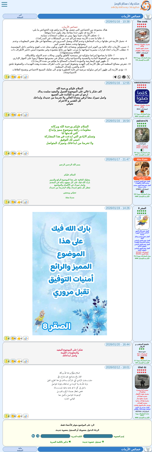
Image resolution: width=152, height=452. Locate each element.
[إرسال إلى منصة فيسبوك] (124, 77)
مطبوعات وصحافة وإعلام (125, 7)
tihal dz (142, 367)
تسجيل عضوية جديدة (93, 442)
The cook (142, 21)
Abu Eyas (142, 159)
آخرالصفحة (20, 16)
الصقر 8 (142, 208)
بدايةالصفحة (20, 449)
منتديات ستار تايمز (127, 3)
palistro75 (142, 121)
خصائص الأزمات (130, 16)
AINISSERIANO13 (142, 83)
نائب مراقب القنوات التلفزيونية (142, 178)
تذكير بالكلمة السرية (60, 442)
